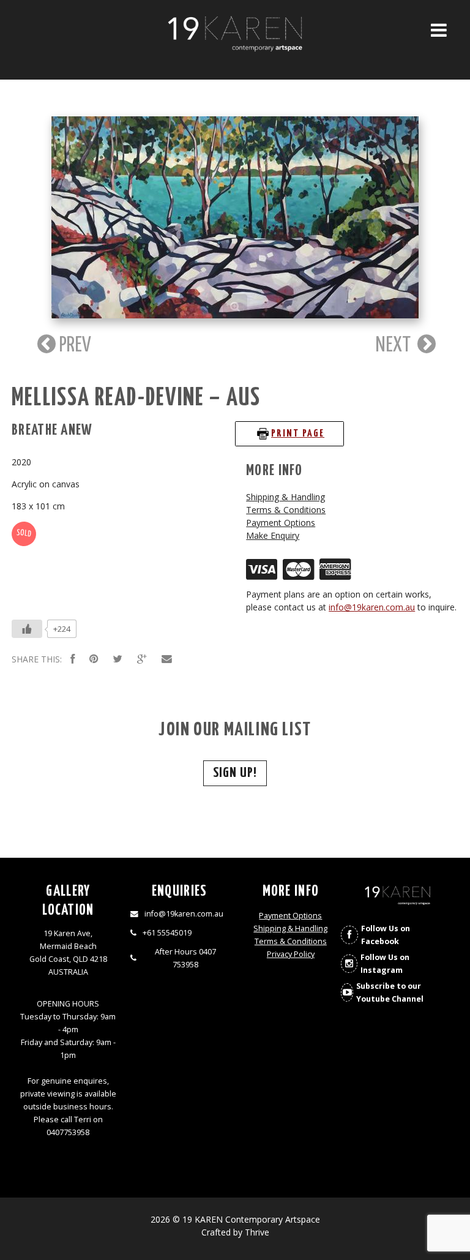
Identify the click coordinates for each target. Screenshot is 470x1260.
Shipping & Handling (285, 497)
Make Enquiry (272, 535)
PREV (73, 345)
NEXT (395, 345)
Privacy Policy (291, 954)
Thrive (257, 1232)
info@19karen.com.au (372, 607)
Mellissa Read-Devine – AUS (136, 398)
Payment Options (280, 522)
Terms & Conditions (286, 510)
